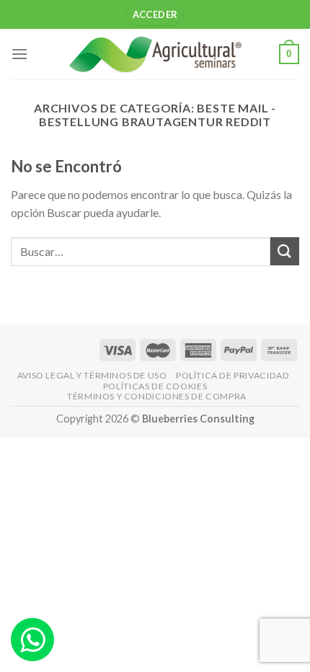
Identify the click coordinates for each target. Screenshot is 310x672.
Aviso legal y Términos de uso (92, 375)
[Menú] (19, 53)
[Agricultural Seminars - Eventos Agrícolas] (155, 53)
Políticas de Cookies (155, 386)
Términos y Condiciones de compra (157, 396)
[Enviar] (284, 251)
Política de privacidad (232, 375)
